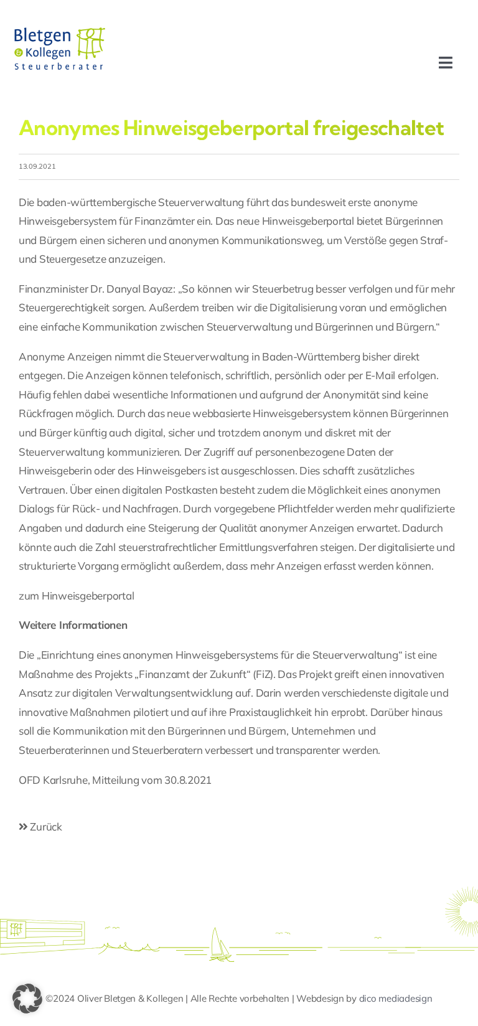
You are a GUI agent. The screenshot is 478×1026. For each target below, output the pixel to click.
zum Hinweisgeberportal (76, 595)
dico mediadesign (396, 998)
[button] (27, 998)
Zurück (45, 826)
